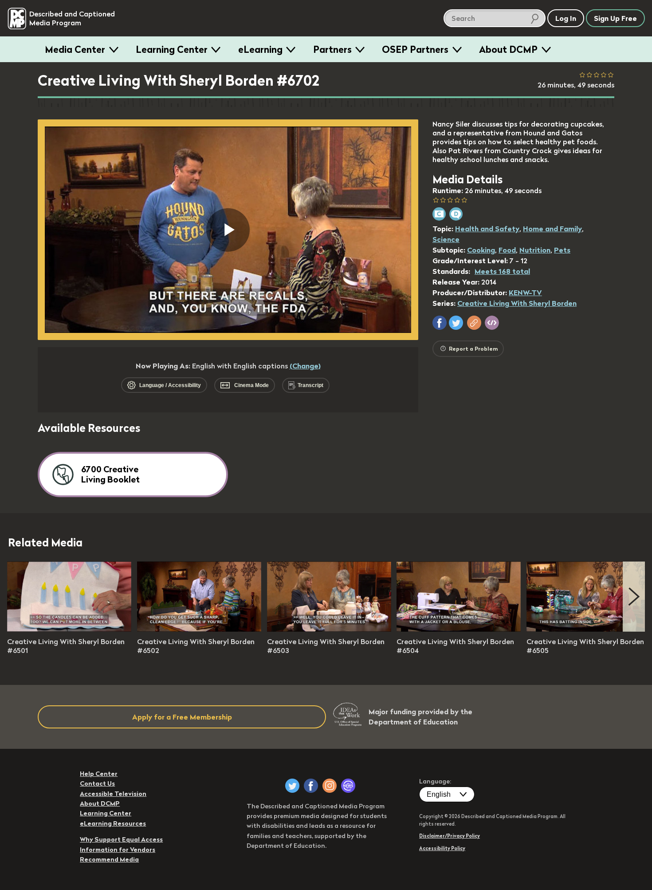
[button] (439, 323)
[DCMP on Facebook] (311, 786)
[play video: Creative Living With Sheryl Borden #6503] (329, 629)
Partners (332, 49)
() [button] (305, 365)
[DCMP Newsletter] (348, 786)
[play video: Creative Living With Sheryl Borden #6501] (69, 629)
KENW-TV (525, 292)
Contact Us (97, 783)
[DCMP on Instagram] (329, 786)
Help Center (99, 774)
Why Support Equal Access (121, 839)
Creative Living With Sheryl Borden (517, 303)
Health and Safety (487, 228)
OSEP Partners (415, 49)
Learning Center (172, 49)
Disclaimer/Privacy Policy (449, 836)
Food (507, 249)
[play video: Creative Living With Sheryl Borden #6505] (588, 629)
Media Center (75, 49)
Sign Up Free (615, 18)
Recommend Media (109, 859)
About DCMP (508, 49)
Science (446, 239)
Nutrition (534, 249)
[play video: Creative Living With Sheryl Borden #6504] (459, 629)
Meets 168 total (502, 271)
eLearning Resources (113, 823)
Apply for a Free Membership (182, 716)
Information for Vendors (117, 850)
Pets (562, 249)
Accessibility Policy (442, 848)
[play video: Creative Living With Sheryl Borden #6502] (199, 629)
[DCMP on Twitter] (292, 786)
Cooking (481, 249)
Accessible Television (113, 794)
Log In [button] (565, 18)
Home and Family (552, 228)
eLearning (260, 49)
